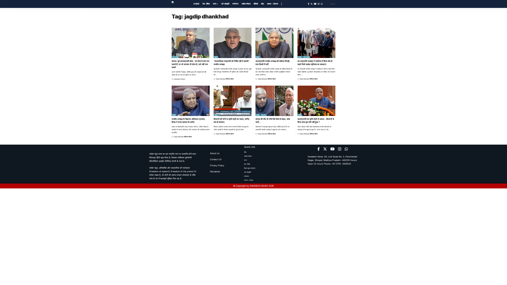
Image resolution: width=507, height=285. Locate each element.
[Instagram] (318, 4)
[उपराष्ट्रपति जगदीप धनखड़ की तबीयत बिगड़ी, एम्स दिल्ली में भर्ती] (274, 43)
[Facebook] (308, 4)
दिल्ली (216, 57)
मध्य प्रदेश (175, 57)
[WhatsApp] (321, 4)
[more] (281, 4)
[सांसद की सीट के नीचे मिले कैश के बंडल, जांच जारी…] (274, 101)
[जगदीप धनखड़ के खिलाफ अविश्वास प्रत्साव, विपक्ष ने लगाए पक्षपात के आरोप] (191, 101)
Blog (264, 115)
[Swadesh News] (180, 4)
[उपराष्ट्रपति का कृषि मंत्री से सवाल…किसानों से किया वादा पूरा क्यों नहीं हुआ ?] (316, 101)
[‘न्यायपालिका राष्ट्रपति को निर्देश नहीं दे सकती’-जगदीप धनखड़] (233, 43)
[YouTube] (315, 4)
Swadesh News (179, 79)
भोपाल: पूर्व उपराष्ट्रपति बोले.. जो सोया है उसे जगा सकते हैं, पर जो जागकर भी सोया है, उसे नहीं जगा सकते (190, 64)
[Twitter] (311, 4)
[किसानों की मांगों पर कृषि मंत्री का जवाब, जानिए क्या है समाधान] (233, 101)
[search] (326, 4)
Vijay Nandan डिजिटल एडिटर (225, 79)
